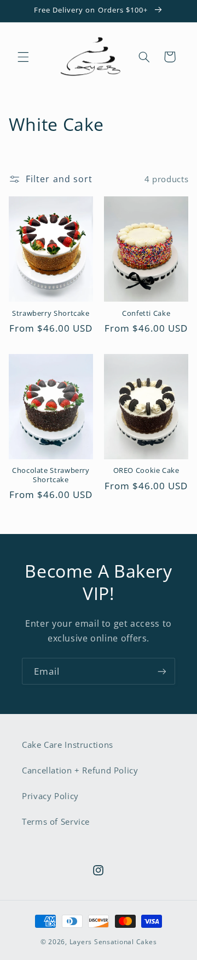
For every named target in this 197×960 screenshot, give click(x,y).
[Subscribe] (162, 671)
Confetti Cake (146, 313)
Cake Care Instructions (67, 744)
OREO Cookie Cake (146, 470)
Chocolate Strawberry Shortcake (51, 475)
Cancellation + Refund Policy (80, 770)
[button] (23, 56)
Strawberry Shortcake (51, 313)
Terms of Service (56, 821)
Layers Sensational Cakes (113, 942)
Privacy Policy (50, 795)
